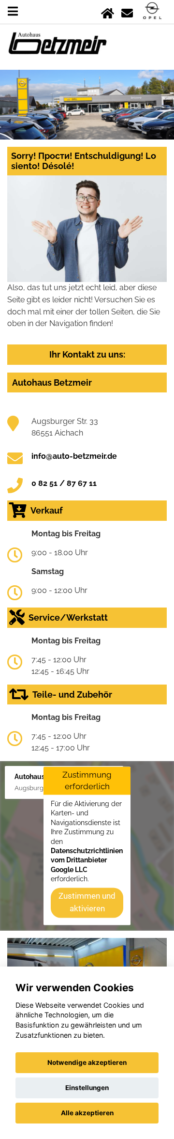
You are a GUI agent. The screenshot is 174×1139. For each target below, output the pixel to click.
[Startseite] (107, 11)
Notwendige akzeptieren (87, 1062)
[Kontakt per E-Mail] (127, 11)
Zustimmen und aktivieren (87, 902)
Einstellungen (87, 1088)
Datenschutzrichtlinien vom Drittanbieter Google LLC (87, 860)
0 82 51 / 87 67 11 (64, 483)
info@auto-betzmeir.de (74, 456)
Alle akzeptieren (87, 1113)
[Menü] (13, 11)
